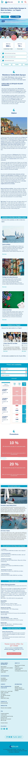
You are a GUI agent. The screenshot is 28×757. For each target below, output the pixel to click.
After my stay (4, 720)
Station (16, 64)
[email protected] (4, 750)
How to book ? (4, 666)
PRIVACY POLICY (18, 687)
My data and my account (6, 718)
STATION (5, 16)
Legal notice (3, 671)
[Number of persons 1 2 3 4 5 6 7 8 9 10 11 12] (14, 375)
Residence (6, 64)
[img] (2, 729)
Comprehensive (4, 679)
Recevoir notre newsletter (6, 707)
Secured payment (4, 670)
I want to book (18, 669)
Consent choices (4, 722)
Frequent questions (19, 668)
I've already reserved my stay (21, 670)
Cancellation (3, 678)
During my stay (4, 717)
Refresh (13, 378)
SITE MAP (17, 686)
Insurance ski (3, 680)
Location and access (6, 12)
